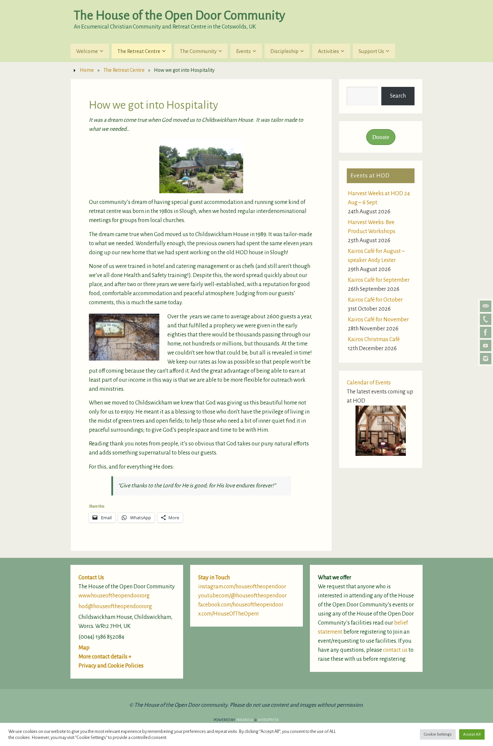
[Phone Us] (485, 319)
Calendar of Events (369, 383)
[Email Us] (485, 306)
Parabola (244, 720)
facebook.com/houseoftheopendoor (240, 605)
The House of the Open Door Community (179, 15)
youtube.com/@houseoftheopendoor (242, 596)
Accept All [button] (472, 734)
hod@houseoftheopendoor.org (115, 606)
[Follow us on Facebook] (485, 332)
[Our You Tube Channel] (485, 345)
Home (87, 70)
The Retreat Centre (124, 70)
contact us (395, 650)
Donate (380, 137)
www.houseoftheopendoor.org (114, 596)
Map (84, 648)
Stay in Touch (214, 578)
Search (398, 96)
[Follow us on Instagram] (485, 358)
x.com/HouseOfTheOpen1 (228, 614)
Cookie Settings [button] (438, 734)
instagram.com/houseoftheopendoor (242, 587)
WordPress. (268, 720)
